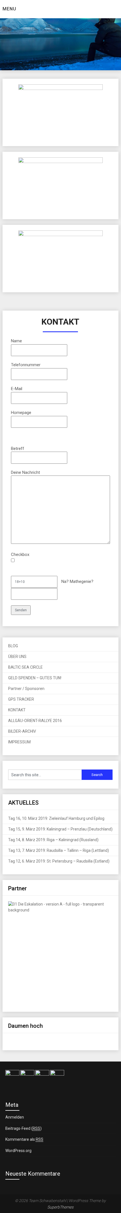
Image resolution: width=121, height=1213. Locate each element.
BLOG (13, 646)
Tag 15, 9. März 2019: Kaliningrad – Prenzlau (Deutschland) (60, 829)
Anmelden (14, 1117)
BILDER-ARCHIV (22, 731)
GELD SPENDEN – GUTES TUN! (34, 678)
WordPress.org (18, 1150)
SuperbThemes (60, 1207)
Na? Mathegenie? (76, 581)
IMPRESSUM (19, 742)
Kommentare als (24, 1139)
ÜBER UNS (17, 656)
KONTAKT (17, 710)
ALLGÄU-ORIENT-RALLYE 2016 (35, 720)
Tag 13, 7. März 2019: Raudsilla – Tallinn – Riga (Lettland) (58, 850)
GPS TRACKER (21, 699)
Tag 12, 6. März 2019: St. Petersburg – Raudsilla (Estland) (58, 861)
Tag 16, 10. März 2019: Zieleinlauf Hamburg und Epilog (56, 818)
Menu (9, 9)
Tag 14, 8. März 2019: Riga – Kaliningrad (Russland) (53, 840)
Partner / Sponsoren (26, 688)
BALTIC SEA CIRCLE (25, 667)
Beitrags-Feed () (23, 1128)
